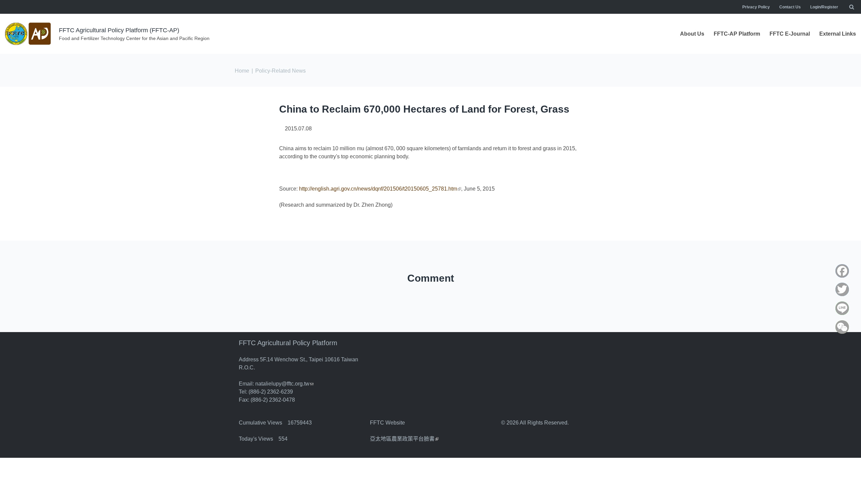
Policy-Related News (280, 71)
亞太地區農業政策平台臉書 (404, 439)
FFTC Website (387, 423)
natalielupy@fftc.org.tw (284, 384)
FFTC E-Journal (790, 34)
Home (242, 71)
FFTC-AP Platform (737, 34)
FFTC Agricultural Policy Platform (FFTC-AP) (119, 30)
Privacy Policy (756, 7)
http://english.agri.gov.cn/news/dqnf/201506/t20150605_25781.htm (380, 189)
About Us (692, 34)
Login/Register (824, 7)
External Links (837, 34)
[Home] (28, 33)
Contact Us (790, 7)
